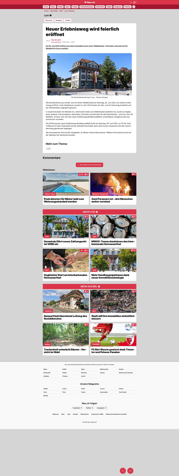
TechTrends (122, 392)
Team (63, 414)
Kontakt (75, 414)
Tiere (64, 392)
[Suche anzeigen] (131, 2)
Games (102, 372)
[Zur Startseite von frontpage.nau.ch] (89, 2)
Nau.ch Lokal (56, 40)
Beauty (46, 395)
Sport (83, 369)
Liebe (83, 388)
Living (64, 388)
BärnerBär (54, 11)
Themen (65, 376)
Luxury (102, 388)
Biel (61, 11)
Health (46, 388)
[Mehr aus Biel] (89, 286)
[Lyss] (89, 15)
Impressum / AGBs (97, 414)
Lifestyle (46, 376)
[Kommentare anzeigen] (130, 471)
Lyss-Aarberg (69, 11)
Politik (64, 369)
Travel (83, 392)
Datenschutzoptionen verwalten (116, 414)
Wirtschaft (47, 372)
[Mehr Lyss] (89, 212)
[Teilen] (123, 471)
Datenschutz (85, 414)
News (45, 369)
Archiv (83, 376)
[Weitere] (133, 6)
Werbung (55, 414)
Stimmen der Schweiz (126, 372)
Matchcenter (104, 369)
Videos (64, 372)
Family (121, 388)
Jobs (68, 414)
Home (46, 11)
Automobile (104, 392)
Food (45, 392)
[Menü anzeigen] (134, 2)
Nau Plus (84, 372)
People (121, 369)
